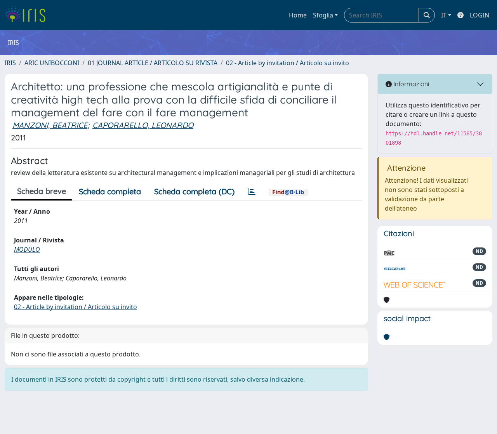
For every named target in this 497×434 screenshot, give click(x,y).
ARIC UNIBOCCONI (51, 63)
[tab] (251, 191)
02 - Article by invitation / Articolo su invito (287, 63)
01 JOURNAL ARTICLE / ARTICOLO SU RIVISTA (152, 63)
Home (298, 15)
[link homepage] (28, 15)
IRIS (10, 63)
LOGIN (479, 15)
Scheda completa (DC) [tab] (194, 191)
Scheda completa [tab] (110, 191)
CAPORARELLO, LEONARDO (142, 125)
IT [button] (444, 15)
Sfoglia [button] (323, 15)
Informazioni (410, 84)
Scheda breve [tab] (41, 191)
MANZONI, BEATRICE (49, 125)
